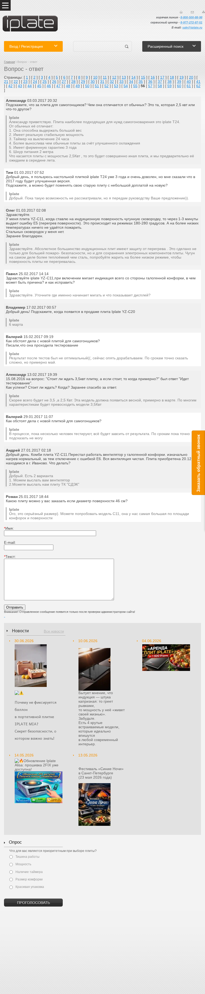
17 (162, 77)
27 (64, 81)
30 (92, 81)
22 (16, 81)
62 (198, 86)
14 (133, 77)
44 (29, 86)
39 (179, 81)
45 (39, 86)
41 (198, 81)
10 (95, 77)
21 (6, 81)
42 (10, 86)
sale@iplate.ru (192, 27)
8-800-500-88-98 (191, 17)
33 (121, 81)
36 (150, 81)
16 (153, 77)
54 (126, 86)
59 (169, 86)
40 (189, 81)
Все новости (54, 631)
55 (135, 86)
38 (169, 81)
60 (179, 86)
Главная (9, 61)
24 (35, 81)
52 (106, 86)
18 (172, 77)
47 (58, 86)
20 (191, 77)
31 (102, 81)
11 (105, 77)
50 (87, 86)
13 (124, 77)
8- (181, 22)
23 (25, 81)
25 (44, 81)
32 (112, 81)
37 (160, 81)
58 (160, 86)
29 (83, 81)
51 (97, 86)
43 (20, 86)
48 (68, 86)
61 (189, 86)
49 (78, 86)
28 (73, 81)
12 (114, 77)
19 (181, 77)
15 (143, 77)
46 (49, 86)
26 (54, 81)
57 (150, 86)
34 (131, 81)
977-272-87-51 (192, 22)
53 (116, 86)
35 (141, 81)
